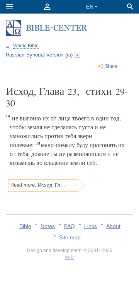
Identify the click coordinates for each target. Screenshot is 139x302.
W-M (70, 257)
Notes (48, 226)
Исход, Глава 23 (52, 185)
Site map (70, 237)
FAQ (69, 226)
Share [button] (111, 66)
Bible (25, 226)
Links (90, 226)
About (113, 226)
